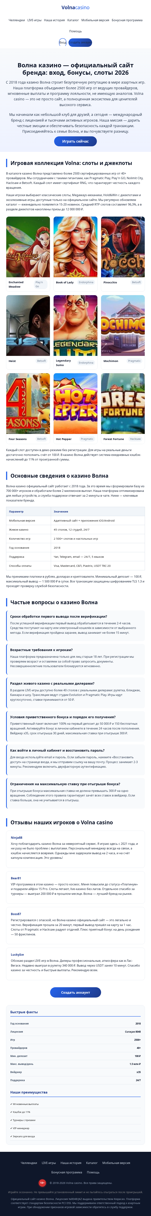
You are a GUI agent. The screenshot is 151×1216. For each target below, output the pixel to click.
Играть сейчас (75, 141)
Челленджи (17, 20)
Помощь (75, 31)
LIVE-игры (34, 20)
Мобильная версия (95, 20)
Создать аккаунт (80, 42)
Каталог (73, 20)
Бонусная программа (127, 20)
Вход (62, 42)
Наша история (54, 20)
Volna (75, 7)
